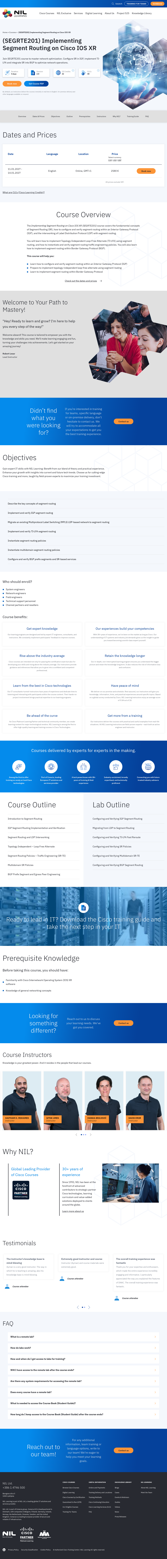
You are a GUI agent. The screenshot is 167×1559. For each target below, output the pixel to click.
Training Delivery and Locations (100, 1492)
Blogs (117, 1488)
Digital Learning (68, 1492)
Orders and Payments (97, 1488)
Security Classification (29, 1550)
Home (5, 32)
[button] (81, 1134)
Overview (22, 116)
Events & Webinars (122, 1497)
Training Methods (95, 1497)
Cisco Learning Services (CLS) (100, 1507)
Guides (117, 1502)
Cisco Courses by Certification (74, 1497)
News (117, 1512)
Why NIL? (116, 116)
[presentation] (76, 1135)
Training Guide (133, 116)
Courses (12, 32)
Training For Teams (70, 1512)
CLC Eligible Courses (70, 1507)
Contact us (123, 421)
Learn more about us (73, 1211)
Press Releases (120, 1517)
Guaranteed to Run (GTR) (72, 1502)
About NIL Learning (148, 1488)
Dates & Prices (38, 116)
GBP (119, 160)
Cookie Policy (45, 1550)
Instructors (101, 116)
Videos (117, 1507)
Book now (12, 83)
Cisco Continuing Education (99, 1502)
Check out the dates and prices (81, 280)
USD (115, 160)
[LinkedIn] (4, 1549)
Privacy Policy (13, 1550)
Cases (117, 1492)
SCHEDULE (157, 3)
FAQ (147, 116)
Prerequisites (84, 116)
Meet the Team (146, 1492)
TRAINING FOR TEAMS (136, 3)
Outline (70, 116)
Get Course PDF (36, 83)
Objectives (55, 116)
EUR (110, 160)
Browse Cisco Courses (71, 1488)
